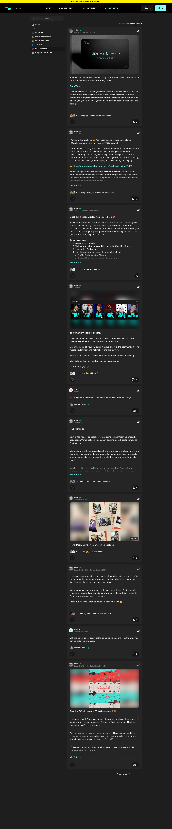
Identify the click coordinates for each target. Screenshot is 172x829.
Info (75, 389)
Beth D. (77, 629)
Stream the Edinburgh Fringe (86, 1)
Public (36, 29)
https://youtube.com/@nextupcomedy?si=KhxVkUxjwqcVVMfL (103, 166)
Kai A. (76, 30)
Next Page (122, 774)
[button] (104, 54)
